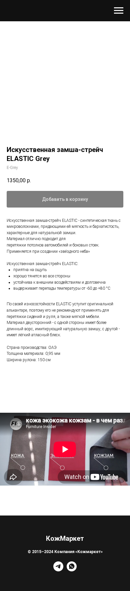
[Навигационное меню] (118, 10)
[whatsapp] (72, 569)
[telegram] (58, 569)
